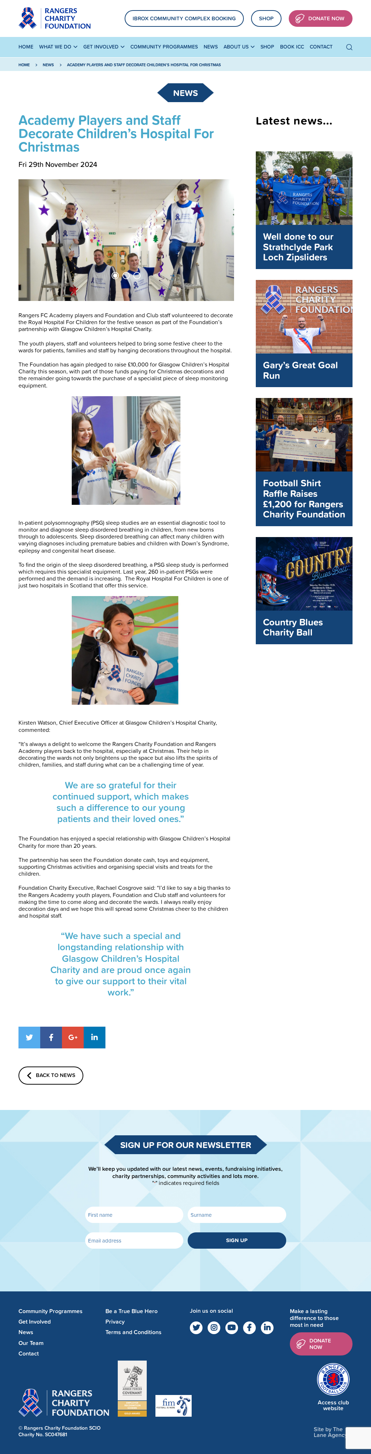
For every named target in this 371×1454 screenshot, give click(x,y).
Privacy (115, 1321)
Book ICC (292, 46)
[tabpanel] (126, 240)
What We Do (55, 46)
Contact (321, 46)
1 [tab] (115, 275)
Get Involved (100, 46)
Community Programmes (164, 46)
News (211, 46)
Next (218, 240)
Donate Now (326, 18)
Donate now (320, 1343)
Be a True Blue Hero (131, 1311)
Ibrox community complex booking (184, 18)
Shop (266, 18)
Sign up (236, 1240)
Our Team (30, 1342)
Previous (35, 240)
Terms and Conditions (133, 1332)
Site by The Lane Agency (330, 1432)
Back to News (55, 1074)
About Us (236, 46)
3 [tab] (137, 275)
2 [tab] (126, 275)
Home (25, 46)
